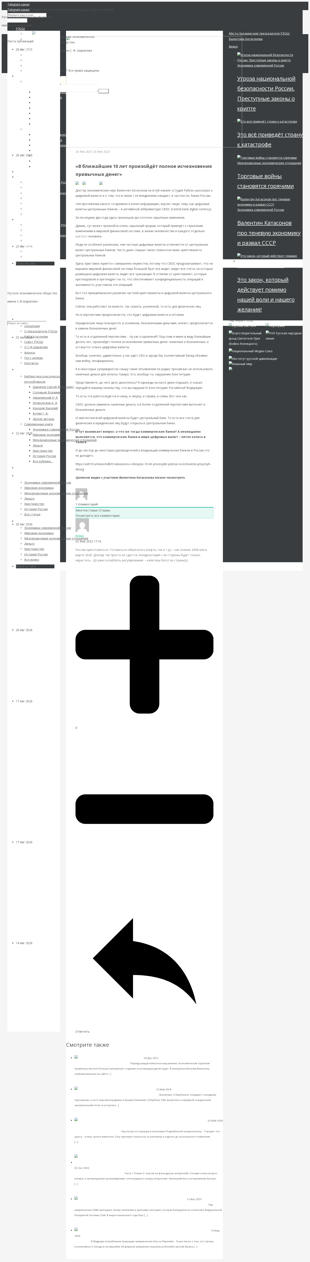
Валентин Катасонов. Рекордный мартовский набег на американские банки (151, 1204)
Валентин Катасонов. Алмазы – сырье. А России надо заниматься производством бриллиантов (38, 991)
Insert (103, 91)
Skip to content (17, 310)
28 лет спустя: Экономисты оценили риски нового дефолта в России (37, 668)
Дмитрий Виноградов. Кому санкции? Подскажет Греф (119, 1094)
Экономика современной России (179, 1058)
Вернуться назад (78, 33)
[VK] (78, 183)
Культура (95, 1168)
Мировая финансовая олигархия (260, 266)
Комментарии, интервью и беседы (100, 157)
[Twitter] (105, 183)
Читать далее (121, 1074)
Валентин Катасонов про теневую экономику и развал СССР (269, 232)
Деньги (37, 524)
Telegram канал (18, 4)
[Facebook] (90, 183)
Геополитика (89, 1235)
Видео (233, 46)
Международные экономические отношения (101, 1126)
